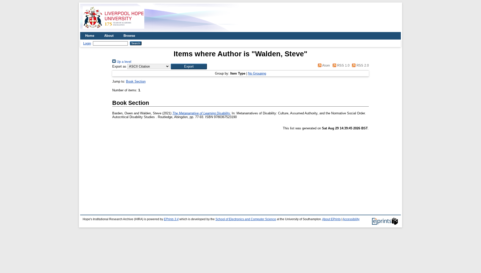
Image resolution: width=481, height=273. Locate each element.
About (108, 36)
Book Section (136, 81)
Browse (129, 36)
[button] (189, 66)
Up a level (123, 62)
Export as (119, 66)
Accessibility (351, 219)
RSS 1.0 (342, 65)
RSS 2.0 (362, 65)
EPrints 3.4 (171, 219)
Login (87, 43)
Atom (325, 65)
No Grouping (257, 73)
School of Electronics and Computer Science (245, 219)
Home (89, 36)
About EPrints (331, 219)
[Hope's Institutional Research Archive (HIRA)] (113, 30)
